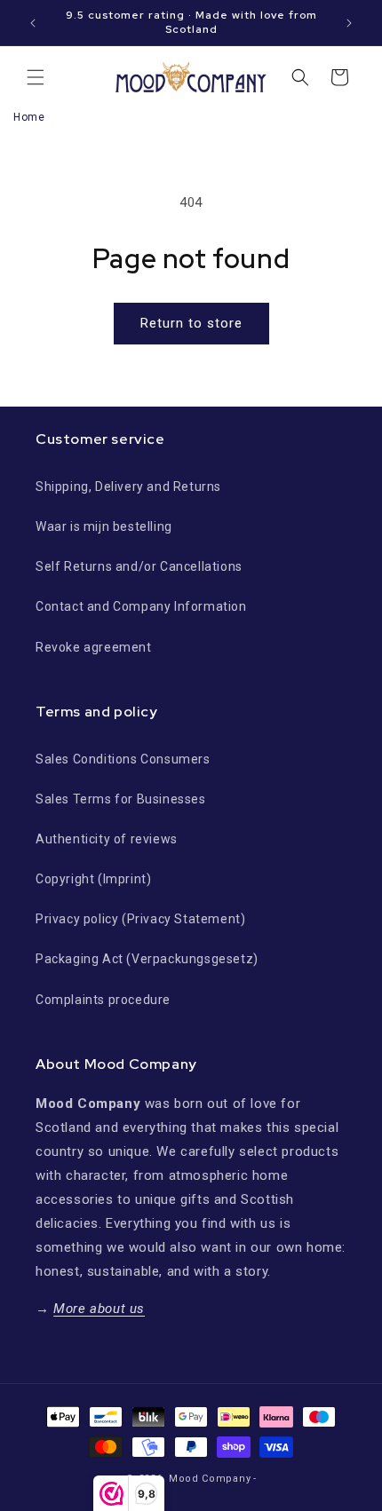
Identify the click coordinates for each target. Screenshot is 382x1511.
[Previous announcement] (32, 23)
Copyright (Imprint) (93, 879)
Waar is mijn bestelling (104, 526)
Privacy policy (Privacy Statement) (140, 919)
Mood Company (210, 1478)
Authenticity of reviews (107, 839)
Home (28, 117)
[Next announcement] (349, 23)
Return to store (191, 323)
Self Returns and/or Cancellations (139, 566)
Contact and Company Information (141, 606)
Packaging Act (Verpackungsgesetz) (147, 959)
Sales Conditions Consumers (123, 759)
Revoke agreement (94, 647)
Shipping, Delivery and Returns (128, 486)
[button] (35, 77)
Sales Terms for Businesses (121, 799)
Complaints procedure (103, 1000)
